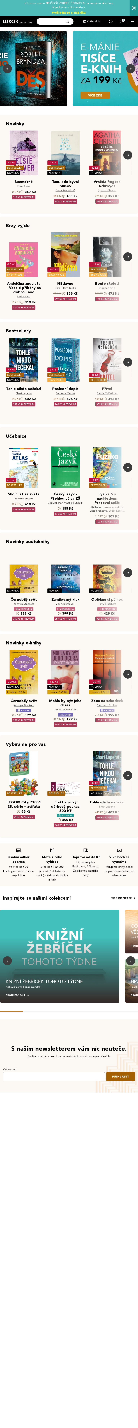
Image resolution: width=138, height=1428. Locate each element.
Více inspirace (121, 898)
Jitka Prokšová (98, 510)
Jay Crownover (65, 603)
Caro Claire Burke (65, 287)
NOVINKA (13, 173)
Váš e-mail (9, 1069)
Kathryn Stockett (24, 603)
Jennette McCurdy (65, 709)
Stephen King (107, 287)
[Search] (67, 21)
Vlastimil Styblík (73, 502)
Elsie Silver (23, 186)
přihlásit (120, 1076)
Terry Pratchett (107, 603)
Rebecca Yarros (65, 393)
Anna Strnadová (65, 190)
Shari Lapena (24, 393)
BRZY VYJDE (14, 274)
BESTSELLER (14, 167)
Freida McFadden (107, 393)
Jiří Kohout (97, 507)
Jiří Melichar (55, 502)
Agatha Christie (107, 190)
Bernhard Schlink (107, 705)
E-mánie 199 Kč (16, 692)
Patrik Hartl (23, 296)
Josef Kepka (116, 510)
